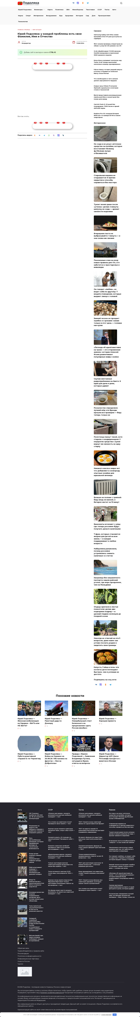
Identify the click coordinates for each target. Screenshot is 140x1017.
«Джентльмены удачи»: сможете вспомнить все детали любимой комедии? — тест (60, 856)
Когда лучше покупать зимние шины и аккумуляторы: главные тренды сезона (35, 858)
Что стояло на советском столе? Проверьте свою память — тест (60, 822)
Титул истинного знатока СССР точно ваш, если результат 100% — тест (60, 873)
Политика (59, 9)
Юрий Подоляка (24, 9)
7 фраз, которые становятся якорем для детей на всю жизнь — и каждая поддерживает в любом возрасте (107, 538)
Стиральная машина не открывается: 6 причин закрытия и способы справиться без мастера (105, 178)
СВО (68, 9)
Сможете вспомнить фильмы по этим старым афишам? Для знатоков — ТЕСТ (92, 847)
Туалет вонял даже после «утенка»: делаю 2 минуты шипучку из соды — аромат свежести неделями (106, 207)
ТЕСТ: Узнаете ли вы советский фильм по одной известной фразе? (91, 822)
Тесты (107, 9)
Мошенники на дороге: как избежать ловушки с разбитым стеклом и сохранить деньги (36, 829)
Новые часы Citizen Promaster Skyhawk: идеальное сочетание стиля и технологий (106, 88)
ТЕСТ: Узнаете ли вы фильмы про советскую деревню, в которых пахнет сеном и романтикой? (90, 881)
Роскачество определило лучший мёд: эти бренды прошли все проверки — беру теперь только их (107, 411)
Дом (93, 16)
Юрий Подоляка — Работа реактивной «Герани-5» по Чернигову (29, 756)
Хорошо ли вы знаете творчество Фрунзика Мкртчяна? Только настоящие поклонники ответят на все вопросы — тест (60, 882)
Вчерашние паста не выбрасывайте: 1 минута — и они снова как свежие (107, 235)
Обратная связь (23, 948)
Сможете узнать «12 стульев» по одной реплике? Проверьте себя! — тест (61, 839)
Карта (50, 9)
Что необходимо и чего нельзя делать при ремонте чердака (106, 80)
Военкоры (38, 9)
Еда (60, 16)
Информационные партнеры (28, 959)
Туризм (20, 964)
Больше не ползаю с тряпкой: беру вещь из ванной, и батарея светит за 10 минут (108, 499)
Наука (20, 16)
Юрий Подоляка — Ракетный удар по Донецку (53, 720)
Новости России (24, 961)
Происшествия (104, 16)
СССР (100, 9)
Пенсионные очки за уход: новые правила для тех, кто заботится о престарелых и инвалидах (107, 263)
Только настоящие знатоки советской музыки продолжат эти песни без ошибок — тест (60, 864)
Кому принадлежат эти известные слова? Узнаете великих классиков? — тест (91, 873)
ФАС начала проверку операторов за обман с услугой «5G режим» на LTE (108, 45)
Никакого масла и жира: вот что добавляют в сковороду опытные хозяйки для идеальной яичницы (107, 471)
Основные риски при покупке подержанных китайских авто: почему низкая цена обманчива (36, 896)
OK (115, 1014)
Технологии (23, 21)
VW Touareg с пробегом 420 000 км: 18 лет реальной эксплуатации (36, 816)
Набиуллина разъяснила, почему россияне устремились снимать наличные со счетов (105, 552)
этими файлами (106, 1014)
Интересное (38, 16)
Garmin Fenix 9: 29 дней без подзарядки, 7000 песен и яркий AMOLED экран (106, 106)
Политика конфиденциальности (29, 956)
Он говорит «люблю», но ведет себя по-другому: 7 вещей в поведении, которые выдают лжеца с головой (107, 292)
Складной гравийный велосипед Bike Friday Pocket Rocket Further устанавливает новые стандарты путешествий (36, 924)
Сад (87, 16)
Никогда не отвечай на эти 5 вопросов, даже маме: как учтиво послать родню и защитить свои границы (107, 641)
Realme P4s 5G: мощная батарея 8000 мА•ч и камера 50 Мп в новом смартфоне (107, 115)
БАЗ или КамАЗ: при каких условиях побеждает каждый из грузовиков (36, 938)
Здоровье (69, 16)
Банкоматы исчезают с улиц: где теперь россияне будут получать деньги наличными (107, 526)
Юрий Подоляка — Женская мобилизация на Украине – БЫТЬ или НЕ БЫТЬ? (28, 722)
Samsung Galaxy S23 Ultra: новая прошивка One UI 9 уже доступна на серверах (108, 36)
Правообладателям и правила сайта (31, 951)
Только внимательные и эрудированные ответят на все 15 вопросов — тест (91, 856)
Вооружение (51, 16)
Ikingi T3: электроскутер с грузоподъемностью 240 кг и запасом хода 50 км (36, 883)
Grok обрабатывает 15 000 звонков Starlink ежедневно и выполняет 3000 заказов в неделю (107, 53)
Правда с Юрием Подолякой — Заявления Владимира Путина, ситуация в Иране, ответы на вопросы (83, 758)
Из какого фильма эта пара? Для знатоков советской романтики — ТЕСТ (91, 839)
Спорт (28, 16)
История (79, 16)
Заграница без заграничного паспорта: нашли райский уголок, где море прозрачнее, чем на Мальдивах (108, 581)
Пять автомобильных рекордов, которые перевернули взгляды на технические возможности (36, 843)
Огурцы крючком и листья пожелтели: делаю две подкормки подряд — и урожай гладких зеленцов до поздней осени (107, 611)
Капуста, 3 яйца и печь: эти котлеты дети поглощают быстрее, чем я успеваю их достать (106, 670)
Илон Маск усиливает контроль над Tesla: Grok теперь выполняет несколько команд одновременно (108, 62)
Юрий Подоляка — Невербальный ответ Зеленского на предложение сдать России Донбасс (82, 723)
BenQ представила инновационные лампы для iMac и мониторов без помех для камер (107, 97)
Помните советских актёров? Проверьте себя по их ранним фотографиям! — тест (59, 847)
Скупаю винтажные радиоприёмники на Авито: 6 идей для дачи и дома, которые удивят (107, 382)
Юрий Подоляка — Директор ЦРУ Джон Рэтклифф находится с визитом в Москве (109, 757)
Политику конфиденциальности (52, 993)
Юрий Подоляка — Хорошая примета (107, 719)
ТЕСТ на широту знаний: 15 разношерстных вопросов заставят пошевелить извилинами (91, 830)
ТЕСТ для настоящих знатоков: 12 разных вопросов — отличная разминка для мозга (91, 864)
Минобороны (77, 9)
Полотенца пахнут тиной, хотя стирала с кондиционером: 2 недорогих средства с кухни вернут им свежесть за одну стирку (108, 441)
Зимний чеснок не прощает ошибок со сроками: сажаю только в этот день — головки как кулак (108, 321)
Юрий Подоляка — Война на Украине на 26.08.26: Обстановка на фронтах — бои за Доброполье (56, 758)
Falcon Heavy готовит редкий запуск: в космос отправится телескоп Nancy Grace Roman (108, 71)
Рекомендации (23, 953)
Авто (114, 9)
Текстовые (90, 9)
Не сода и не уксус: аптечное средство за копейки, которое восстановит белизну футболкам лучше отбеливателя (108, 148)
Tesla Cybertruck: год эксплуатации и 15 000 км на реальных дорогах (36, 908)
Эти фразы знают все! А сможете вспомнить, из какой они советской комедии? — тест (61, 891)
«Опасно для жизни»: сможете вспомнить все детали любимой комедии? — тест (59, 815)
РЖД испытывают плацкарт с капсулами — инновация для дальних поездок (35, 871)
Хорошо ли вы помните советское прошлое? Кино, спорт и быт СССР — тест (61, 830)
